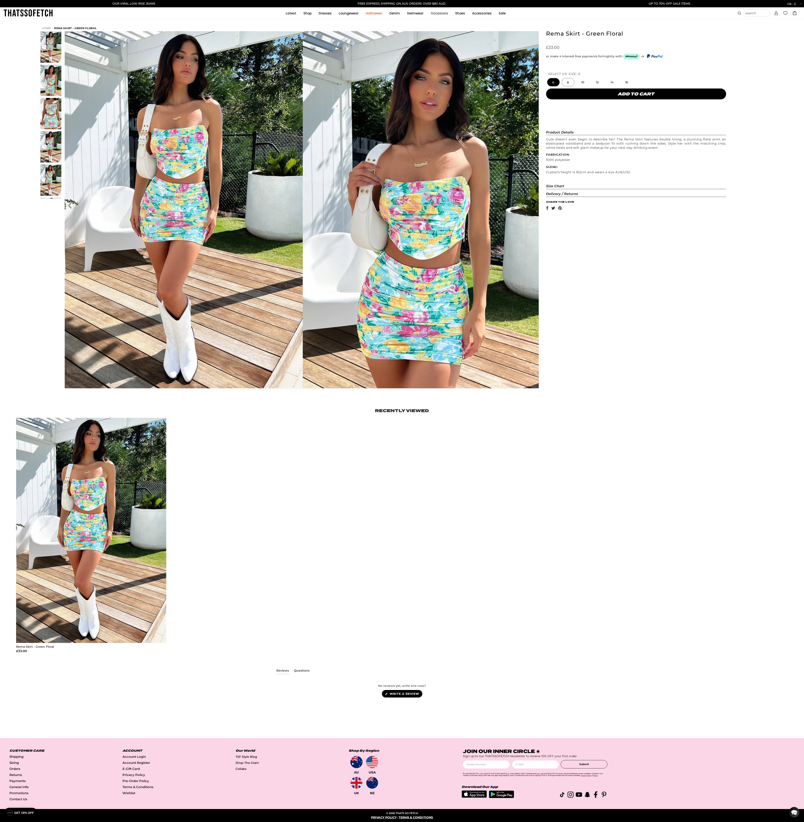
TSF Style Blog (246, 757)
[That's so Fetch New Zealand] (372, 783)
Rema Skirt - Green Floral (75, 28)
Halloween (374, 13)
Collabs (241, 769)
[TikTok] (562, 795)
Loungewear (349, 13)
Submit (584, 764)
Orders (14, 769)
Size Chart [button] (555, 186)
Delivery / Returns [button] (562, 194)
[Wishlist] (785, 13)
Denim (394, 13)
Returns (15, 775)
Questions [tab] (301, 671)
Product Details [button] (560, 132)
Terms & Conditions (137, 787)
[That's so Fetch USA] (372, 762)
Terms (595, 775)
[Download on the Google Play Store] (501, 797)
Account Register (136, 763)
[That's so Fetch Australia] (356, 762)
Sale (502, 13)
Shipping (16, 757)
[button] (776, 12)
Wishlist (128, 793)
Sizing (14, 763)
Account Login (134, 757)
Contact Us (18, 799)
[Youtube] (579, 795)
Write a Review (405, 695)
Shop (307, 13)
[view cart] (794, 13)
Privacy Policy (133, 775)
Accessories (482, 13)
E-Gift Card (131, 769)
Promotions (18, 793)
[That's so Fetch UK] (356, 783)
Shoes (460, 13)
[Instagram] (570, 795)
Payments (17, 781)
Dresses (325, 13)
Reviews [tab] (282, 671)
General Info (19, 787)
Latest (291, 13)
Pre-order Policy (135, 781)
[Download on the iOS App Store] (474, 797)
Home (46, 28)
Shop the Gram (247, 763)
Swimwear (415, 13)
